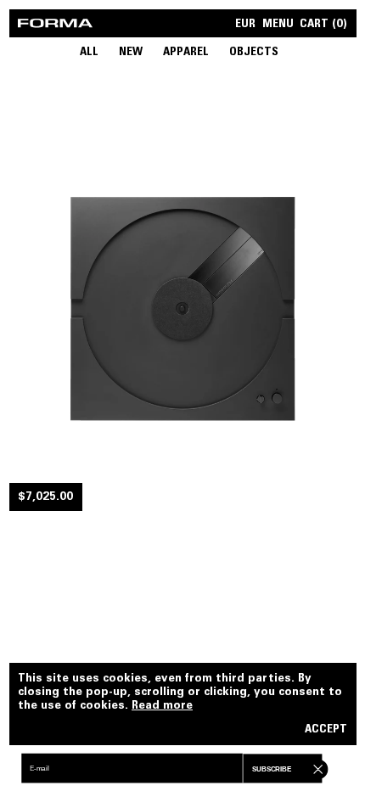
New (131, 53)
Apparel (186, 53)
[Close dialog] (316, 768)
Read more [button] (162, 706)
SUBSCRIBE (271, 769)
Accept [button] (326, 730)
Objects (253, 53)
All (89, 53)
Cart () (323, 25)
